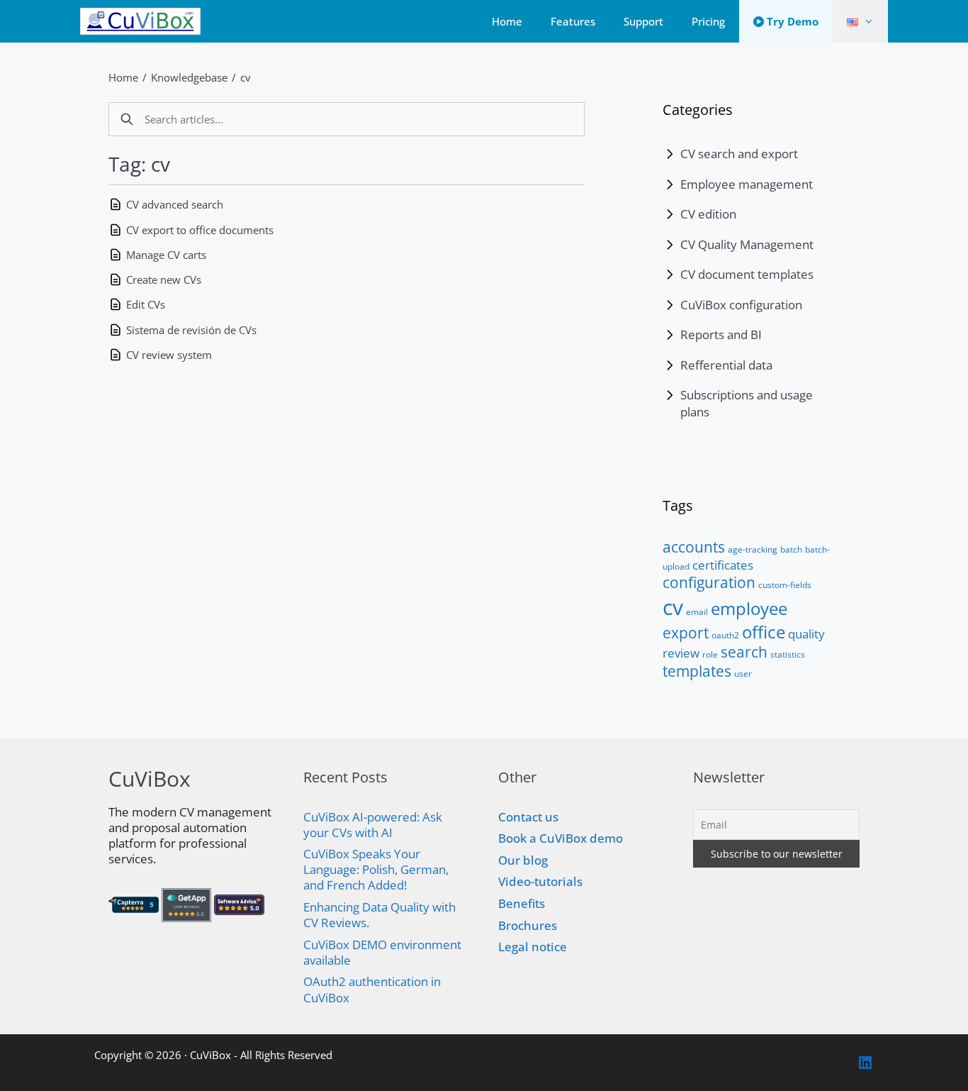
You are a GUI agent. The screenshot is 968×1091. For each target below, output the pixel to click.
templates (697, 671)
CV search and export (739, 153)
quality (806, 633)
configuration (709, 582)
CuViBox (210, 1055)
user (743, 674)
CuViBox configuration (741, 305)
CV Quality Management (747, 244)
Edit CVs (145, 304)
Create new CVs (163, 279)
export (686, 633)
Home (507, 21)
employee (749, 608)
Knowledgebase (189, 77)
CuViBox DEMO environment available (382, 952)
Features (573, 21)
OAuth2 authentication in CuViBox (372, 989)
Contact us (528, 817)
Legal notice (532, 946)
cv (245, 77)
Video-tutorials (540, 881)
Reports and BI (721, 334)
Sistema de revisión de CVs (191, 330)
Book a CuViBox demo (560, 838)
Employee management (746, 184)
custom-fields (784, 585)
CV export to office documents (200, 230)
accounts (694, 547)
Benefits (521, 903)
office (763, 631)
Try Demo (791, 21)
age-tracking (752, 549)
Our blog (523, 860)
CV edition (708, 214)
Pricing (708, 21)
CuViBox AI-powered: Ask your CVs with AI (372, 825)
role (710, 654)
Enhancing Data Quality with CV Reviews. (379, 915)
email (697, 612)
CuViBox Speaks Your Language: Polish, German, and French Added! (376, 869)
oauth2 (725, 635)
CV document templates (747, 274)
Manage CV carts (166, 255)
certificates (722, 564)
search (744, 652)
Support (643, 21)
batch (791, 549)
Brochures (527, 925)
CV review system (169, 355)
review (681, 652)
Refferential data (726, 365)
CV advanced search (174, 204)
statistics (787, 654)
